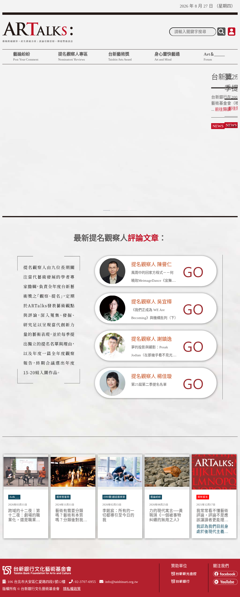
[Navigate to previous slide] (8, 497)
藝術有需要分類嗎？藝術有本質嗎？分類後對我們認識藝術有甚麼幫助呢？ (71, 515)
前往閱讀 (14, 120)
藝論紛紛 (25, 56)
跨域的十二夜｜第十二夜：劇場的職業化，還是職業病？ (24, 515)
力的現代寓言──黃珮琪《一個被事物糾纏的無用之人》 (166, 515)
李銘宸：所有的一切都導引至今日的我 (118, 515)
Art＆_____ (214, 56)
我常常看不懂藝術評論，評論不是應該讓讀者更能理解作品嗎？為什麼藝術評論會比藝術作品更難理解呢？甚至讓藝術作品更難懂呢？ (212, 515)
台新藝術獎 (120, 56)
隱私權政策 (72, 589)
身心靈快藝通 (167, 56)
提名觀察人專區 (73, 56)
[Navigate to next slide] (231, 497)
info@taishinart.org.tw (121, 582)
